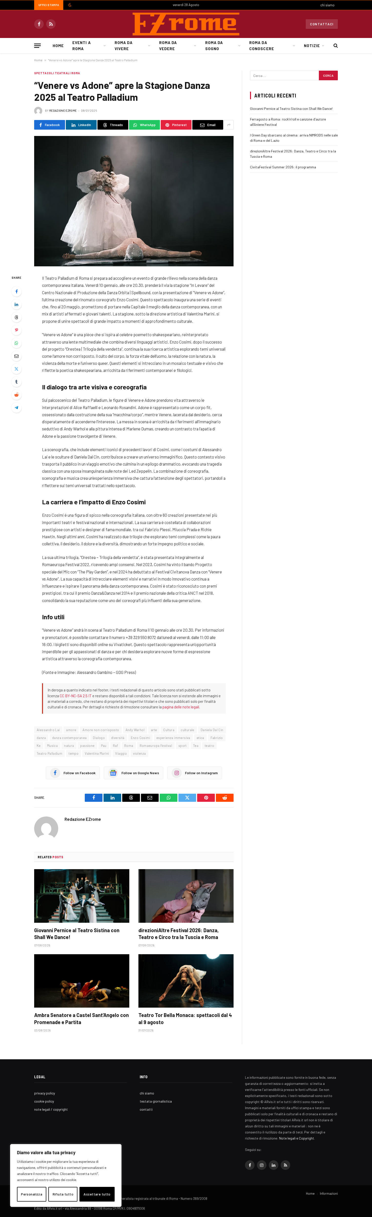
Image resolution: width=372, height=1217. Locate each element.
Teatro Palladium (49, 753)
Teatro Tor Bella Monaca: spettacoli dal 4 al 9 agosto (185, 1018)
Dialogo (99, 738)
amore (71, 730)
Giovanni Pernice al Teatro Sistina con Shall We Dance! (76, 933)
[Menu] (37, 45)
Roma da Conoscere (261, 45)
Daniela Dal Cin (212, 730)
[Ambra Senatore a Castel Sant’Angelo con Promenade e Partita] (81, 981)
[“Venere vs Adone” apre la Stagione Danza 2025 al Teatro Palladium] (134, 201)
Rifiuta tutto (63, 1194)
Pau (104, 746)
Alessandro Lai (48, 730)
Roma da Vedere (168, 45)
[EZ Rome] (186, 24)
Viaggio (121, 753)
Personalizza (31, 1194)
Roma (128, 746)
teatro (209, 746)
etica (200, 738)
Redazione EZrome (63, 110)
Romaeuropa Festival (156, 746)
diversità (118, 738)
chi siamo (327, 5)
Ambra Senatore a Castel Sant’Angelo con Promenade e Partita (81, 1018)
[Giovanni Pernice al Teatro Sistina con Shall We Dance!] (81, 896)
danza (41, 738)
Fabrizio (217, 738)
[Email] (16, 356)
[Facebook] (16, 291)
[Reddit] (16, 395)
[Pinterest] (16, 330)
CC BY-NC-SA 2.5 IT (76, 695)
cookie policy (44, 1101)
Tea (195, 746)
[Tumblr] (16, 382)
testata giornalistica (156, 1101)
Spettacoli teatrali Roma (57, 73)
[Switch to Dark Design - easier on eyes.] (69, 5)
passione (87, 746)
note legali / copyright (51, 1109)
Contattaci (322, 24)
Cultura (168, 730)
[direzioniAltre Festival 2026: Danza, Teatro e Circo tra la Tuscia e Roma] (186, 896)
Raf (115, 746)
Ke (39, 746)
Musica (52, 746)
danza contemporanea (69, 738)
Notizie (312, 45)
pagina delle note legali (180, 707)
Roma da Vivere (123, 45)
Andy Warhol (135, 730)
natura (69, 746)
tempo (73, 753)
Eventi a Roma (81, 45)
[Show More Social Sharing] (229, 125)
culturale (187, 730)
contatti (146, 1109)
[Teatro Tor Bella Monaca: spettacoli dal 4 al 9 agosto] (186, 981)
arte (154, 730)
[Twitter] (16, 369)
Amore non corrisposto (100, 730)
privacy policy (44, 1093)
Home (58, 45)
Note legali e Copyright (296, 1138)
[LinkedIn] (16, 304)
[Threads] (16, 317)
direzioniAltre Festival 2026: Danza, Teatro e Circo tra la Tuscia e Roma (178, 933)
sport (182, 746)
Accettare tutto (97, 1194)
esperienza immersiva (173, 738)
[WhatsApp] (16, 343)
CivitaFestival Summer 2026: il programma (283, 167)
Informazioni (329, 1193)
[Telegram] (16, 408)
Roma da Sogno (214, 45)
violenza (139, 753)
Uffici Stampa (48, 5)
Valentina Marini (97, 753)
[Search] (335, 45)
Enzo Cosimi (140, 738)
